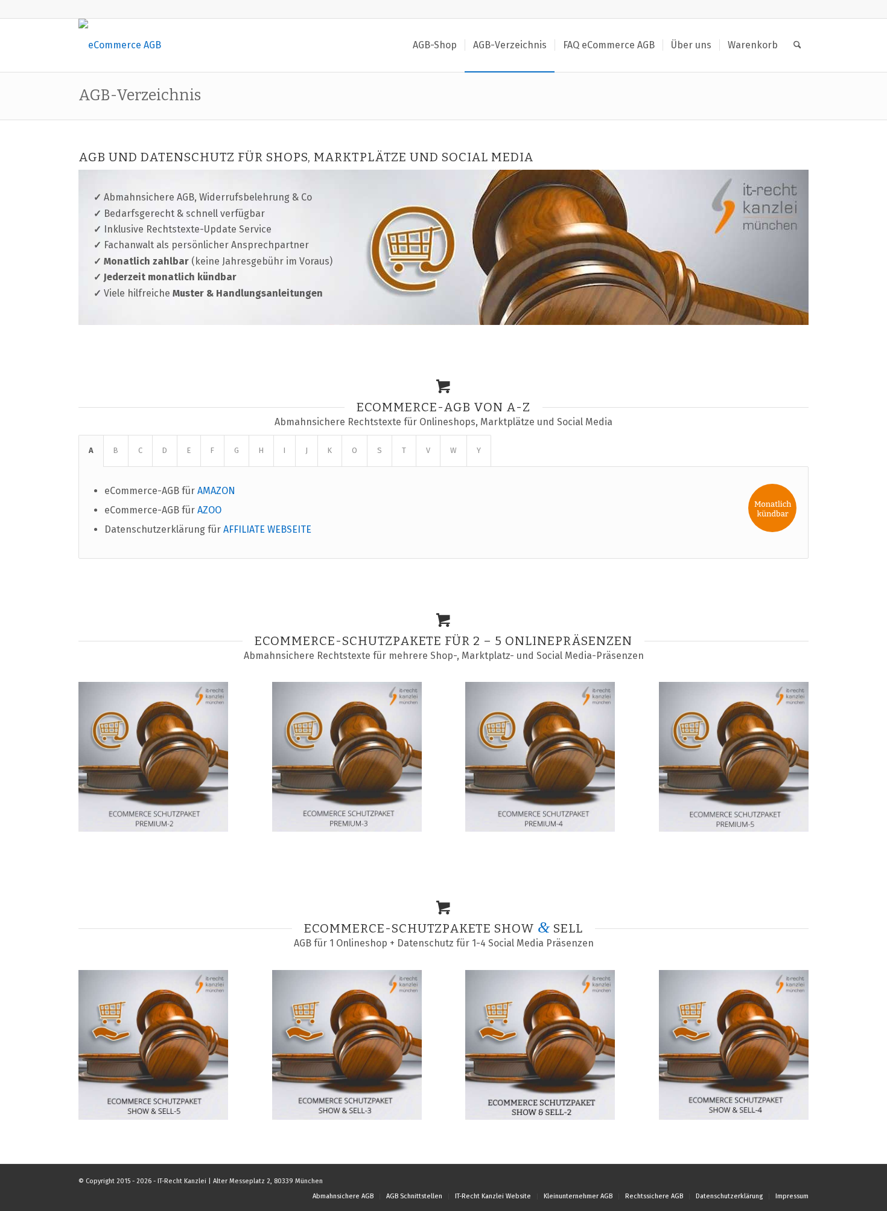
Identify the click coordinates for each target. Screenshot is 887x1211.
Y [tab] (479, 450)
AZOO (209, 510)
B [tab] (115, 450)
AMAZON (216, 490)
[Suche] (797, 45)
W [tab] (453, 450)
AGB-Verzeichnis (139, 95)
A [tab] (91, 450)
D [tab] (164, 450)
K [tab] (330, 450)
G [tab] (236, 450)
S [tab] (379, 450)
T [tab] (404, 450)
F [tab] (212, 450)
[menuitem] (435, 45)
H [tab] (261, 450)
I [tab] (284, 450)
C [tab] (140, 450)
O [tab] (354, 450)
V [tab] (428, 450)
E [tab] (189, 450)
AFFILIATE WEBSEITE (267, 529)
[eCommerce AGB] (119, 45)
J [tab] (306, 450)
